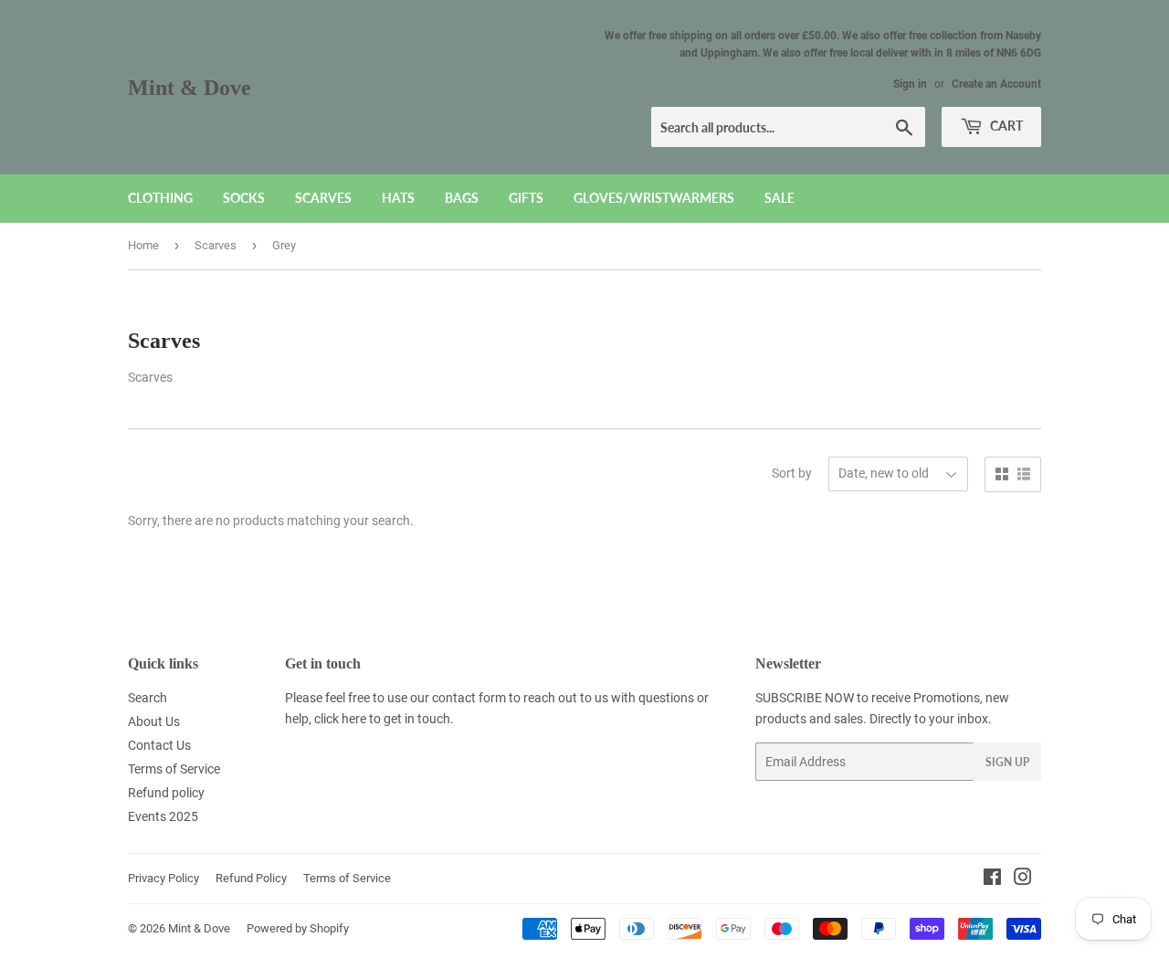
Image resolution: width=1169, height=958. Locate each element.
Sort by (792, 473)
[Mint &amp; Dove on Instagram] (1023, 879)
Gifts (526, 197)
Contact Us (159, 745)
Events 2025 (163, 816)
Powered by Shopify (298, 928)
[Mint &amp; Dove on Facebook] (992, 879)
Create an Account (996, 84)
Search (147, 697)
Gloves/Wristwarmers (654, 197)
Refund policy (166, 792)
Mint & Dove (189, 87)
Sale (779, 197)
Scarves (323, 197)
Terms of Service (174, 769)
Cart (1005, 125)
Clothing (160, 197)
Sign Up (1007, 762)
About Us (154, 721)
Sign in (910, 84)
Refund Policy (251, 878)
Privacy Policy (163, 878)
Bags (462, 197)
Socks (244, 197)
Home (143, 245)
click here (340, 718)
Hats (398, 197)
